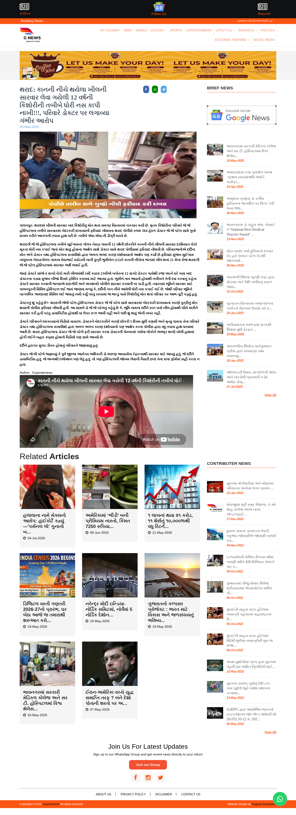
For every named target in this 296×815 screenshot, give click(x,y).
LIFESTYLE (224, 30)
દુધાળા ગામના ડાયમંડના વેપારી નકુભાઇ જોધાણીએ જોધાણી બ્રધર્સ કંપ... (251, 535)
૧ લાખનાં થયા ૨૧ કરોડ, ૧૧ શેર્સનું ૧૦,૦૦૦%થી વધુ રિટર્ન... (170, 521)
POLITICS (268, 30)
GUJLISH (157, 30)
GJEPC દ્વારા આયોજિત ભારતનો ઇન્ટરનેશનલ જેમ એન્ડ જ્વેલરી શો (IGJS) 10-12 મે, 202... (251, 714)
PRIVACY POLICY (133, 794)
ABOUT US (103, 794)
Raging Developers (264, 804)
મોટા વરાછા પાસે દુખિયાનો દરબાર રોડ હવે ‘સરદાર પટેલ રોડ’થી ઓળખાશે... (250, 256)
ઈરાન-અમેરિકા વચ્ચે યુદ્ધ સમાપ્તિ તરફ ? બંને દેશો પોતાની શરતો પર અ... (110, 698)
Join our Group (148, 765)
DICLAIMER (163, 794)
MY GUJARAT (110, 30)
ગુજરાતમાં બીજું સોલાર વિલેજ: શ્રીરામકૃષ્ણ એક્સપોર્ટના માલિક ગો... (250, 588)
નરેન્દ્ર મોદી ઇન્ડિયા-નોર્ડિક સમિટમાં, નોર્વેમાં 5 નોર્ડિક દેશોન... (109, 609)
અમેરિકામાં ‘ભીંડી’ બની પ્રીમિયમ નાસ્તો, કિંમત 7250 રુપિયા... (108, 521)
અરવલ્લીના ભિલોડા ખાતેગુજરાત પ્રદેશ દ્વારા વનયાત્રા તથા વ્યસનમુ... (249, 351)
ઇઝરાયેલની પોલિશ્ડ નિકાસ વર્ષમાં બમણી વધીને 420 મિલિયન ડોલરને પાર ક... (250, 562)
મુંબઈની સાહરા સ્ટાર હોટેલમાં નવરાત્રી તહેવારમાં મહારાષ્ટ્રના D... (249, 614)
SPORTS (176, 30)
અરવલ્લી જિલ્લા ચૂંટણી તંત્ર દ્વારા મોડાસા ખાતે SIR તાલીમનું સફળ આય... (250, 282)
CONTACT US (190, 794)
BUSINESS (247, 30)
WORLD (141, 30)
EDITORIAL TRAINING (231, 40)
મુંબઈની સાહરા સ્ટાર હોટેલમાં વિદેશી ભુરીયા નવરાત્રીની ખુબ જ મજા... (250, 640)
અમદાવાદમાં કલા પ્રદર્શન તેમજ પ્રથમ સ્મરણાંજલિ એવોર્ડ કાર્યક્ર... (249, 177)
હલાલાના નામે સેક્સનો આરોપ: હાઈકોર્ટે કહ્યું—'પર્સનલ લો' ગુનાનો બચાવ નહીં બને (250, 20)
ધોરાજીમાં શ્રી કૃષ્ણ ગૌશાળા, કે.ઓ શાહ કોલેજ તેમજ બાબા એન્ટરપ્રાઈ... (251, 509)
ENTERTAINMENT (199, 30)
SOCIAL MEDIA (264, 40)
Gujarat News (51, 804)
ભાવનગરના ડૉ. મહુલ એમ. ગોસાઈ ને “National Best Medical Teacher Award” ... (251, 229)
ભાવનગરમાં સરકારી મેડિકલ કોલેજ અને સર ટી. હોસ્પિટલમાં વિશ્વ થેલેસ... (251, 151)
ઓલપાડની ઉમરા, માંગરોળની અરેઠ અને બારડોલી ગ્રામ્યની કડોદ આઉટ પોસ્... (251, 377)
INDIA (128, 30)
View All (270, 395)
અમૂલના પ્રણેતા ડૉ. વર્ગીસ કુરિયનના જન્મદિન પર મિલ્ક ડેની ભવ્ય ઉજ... (250, 203)
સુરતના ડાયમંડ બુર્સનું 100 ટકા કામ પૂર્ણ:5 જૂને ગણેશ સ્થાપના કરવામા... (248, 688)
